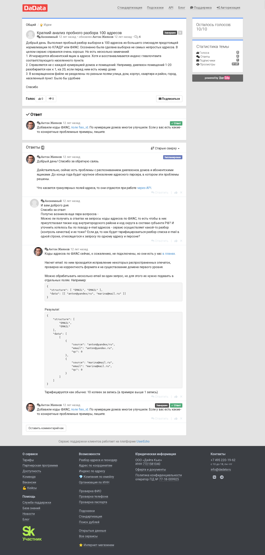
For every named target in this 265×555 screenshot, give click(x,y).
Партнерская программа (40, 465)
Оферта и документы (150, 469)
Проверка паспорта (93, 502)
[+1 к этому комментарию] (176, 192)
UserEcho (143, 441)
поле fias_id (79, 127)
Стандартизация (129, 8)
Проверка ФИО (90, 491)
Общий (31, 25)
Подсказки (155, 8)
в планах (168, 253)
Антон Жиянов (103, 37)
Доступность (32, 471)
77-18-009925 (169, 479)
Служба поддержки (37, 502)
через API (144, 188)
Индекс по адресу (92, 471)
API (171, 8)
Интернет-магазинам (99, 545)
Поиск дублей (89, 522)
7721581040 (151, 464)
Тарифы (28, 460)
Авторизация (230, 8)
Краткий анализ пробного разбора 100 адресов (79, 32)
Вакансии (29, 482)
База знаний (31, 508)
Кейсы (32, 488)
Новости (29, 514)
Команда (29, 477)
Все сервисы (88, 536)
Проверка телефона (93, 496)
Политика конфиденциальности (158, 475)
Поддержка (202, 8)
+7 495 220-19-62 (223, 460)
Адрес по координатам (95, 465)
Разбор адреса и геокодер (98, 460)
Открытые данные (92, 530)
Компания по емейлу (99, 477)
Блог (181, 8)
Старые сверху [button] (166, 148)
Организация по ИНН (94, 482)
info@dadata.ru (221, 469)
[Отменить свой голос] (181, 192)
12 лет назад (71, 123)
